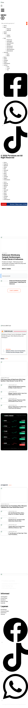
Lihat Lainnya (14, 290)
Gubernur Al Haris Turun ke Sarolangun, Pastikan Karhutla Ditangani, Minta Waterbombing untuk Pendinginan (15, 352)
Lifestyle (6, 176)
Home (5, 162)
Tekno (5, 172)
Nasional (6, 165)
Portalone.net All (15, 704)
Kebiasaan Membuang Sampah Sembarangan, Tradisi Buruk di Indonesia (12, 257)
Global (5, 167)
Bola (5, 168)
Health (5, 175)
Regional (6, 164)
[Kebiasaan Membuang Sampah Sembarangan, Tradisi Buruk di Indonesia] (14, 244)
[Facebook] (15, 642)
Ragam (5, 178)
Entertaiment (7, 179)
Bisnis (5, 173)
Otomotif (6, 170)
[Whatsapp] (15, 700)
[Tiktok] (15, 671)
